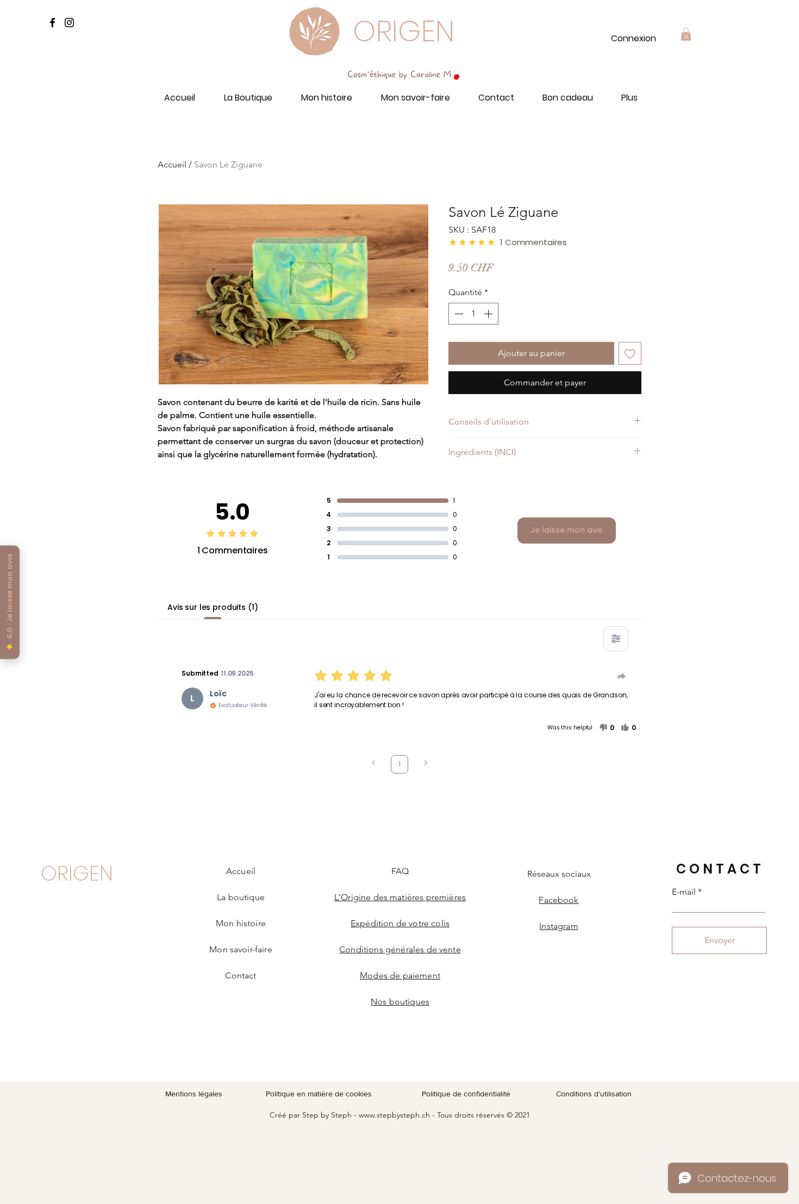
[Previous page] (373, 764)
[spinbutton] (473, 313)
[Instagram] (69, 22)
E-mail (684, 892)
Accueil (172, 164)
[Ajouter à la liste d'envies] (630, 353)
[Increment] (489, 313)
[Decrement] (457, 313)
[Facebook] (52, 22)
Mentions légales (193, 1093)
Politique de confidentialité (466, 1093)
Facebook (558, 900)
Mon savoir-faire (240, 949)
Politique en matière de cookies (320, 1093)
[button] (686, 34)
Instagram (558, 926)
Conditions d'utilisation (594, 1093)
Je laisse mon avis (566, 530)
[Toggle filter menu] (615, 638)
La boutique (241, 897)
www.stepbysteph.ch (394, 1115)
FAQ (400, 871)
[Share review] (621, 676)
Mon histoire (241, 923)
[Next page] (426, 764)
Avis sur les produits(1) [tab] (212, 607)
